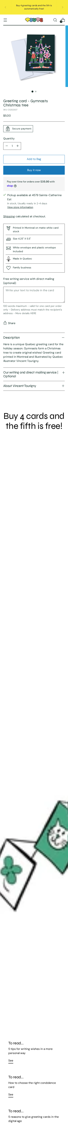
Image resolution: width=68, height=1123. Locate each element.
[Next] (63, 7)
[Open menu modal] (5, 20)
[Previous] (5, 7)
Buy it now (34, 170)
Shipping (9, 216)
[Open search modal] (55, 20)
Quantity (9, 138)
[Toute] (34, 20)
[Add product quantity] (17, 146)
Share (11, 323)
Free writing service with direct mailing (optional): (28, 281)
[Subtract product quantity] (6, 146)
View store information (20, 207)
